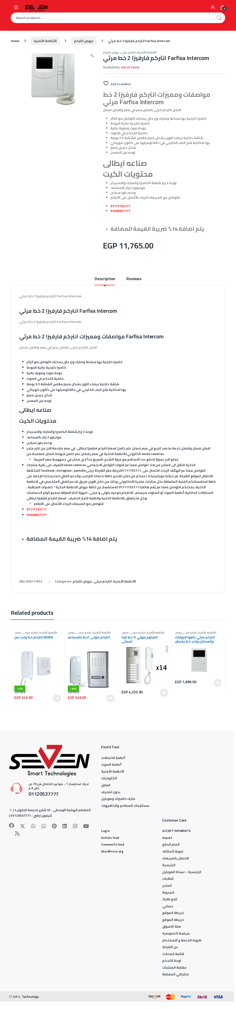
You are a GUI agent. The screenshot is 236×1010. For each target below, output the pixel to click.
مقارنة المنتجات (174, 968)
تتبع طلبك (169, 899)
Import (167, 838)
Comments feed (112, 844)
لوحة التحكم (171, 961)
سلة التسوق (171, 926)
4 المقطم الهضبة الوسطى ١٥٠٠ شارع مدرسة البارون (53, 810)
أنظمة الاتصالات (113, 758)
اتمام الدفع (171, 844)
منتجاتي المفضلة (175, 974)
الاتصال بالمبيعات (175, 858)
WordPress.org (112, 851)
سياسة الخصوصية (176, 933)
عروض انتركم (84, 41)
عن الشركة (170, 947)
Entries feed (110, 838)
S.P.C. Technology (26, 997)
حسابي (167, 906)
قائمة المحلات (173, 954)
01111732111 (120, 206)
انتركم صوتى (30, 632)
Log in (105, 831)
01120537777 (21, 816)
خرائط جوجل (165, 476)
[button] (92, 55)
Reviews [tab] (134, 279)
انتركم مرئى (128, 52)
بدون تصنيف (110, 792)
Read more (57, 698)
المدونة (168, 892)
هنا (152, 465)
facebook (48, 470)
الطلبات (168, 879)
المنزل (105, 785)
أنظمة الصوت (111, 764)
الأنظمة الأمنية (45, 41)
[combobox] (111, 17)
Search (218, 17)
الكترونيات (109, 778)
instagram (64, 470)
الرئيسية (168, 865)
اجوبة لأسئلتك (172, 851)
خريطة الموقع (173, 913)
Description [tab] (104, 279)
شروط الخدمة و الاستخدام (181, 940)
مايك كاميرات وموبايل (118, 799)
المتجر (167, 886)
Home (15, 41)
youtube (80, 470)
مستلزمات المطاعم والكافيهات (125, 806)
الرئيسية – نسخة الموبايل (181, 872)
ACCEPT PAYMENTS (176, 831)
